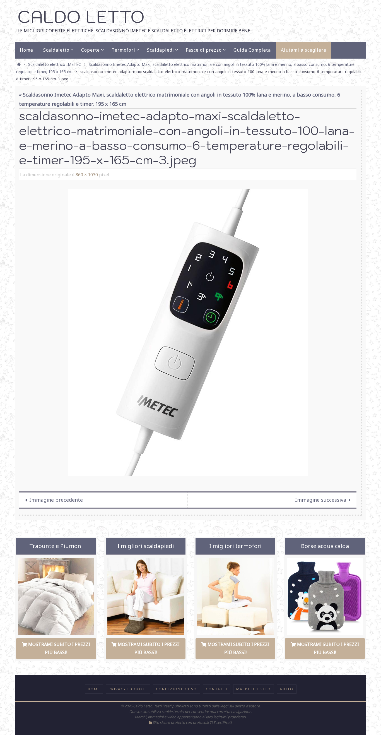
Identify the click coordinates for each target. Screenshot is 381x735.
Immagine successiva (320, 499)
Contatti (216, 689)
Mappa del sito (253, 689)
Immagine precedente (56, 499)
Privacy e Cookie (128, 689)
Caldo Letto (81, 16)
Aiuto (286, 689)
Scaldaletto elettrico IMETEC (54, 64)
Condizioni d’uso (176, 689)
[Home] (19, 64)
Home (94, 689)
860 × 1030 (87, 175)
